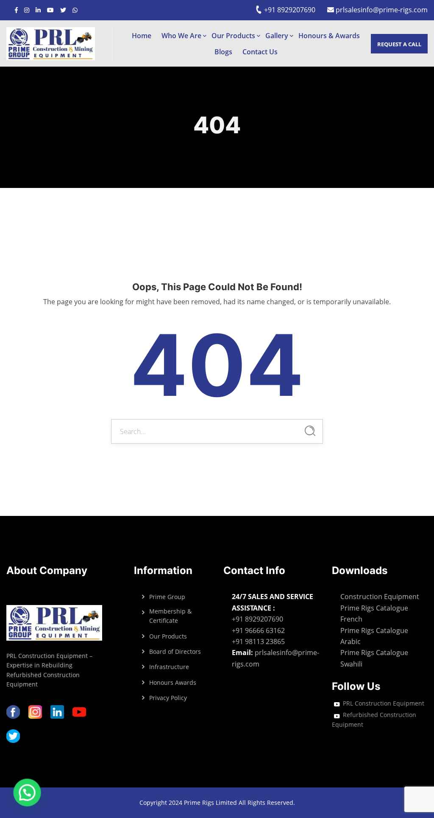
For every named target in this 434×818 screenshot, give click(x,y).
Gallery (276, 35)
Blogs (223, 51)
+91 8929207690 (288, 9)
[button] (24, 793)
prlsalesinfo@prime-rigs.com (381, 9)
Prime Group (167, 597)
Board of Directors (175, 651)
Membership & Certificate (170, 616)
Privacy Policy (168, 698)
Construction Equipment (379, 596)
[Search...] (310, 431)
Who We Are (181, 35)
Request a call (399, 44)
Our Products (233, 35)
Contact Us (260, 51)
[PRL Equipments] (59, 43)
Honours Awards (172, 682)
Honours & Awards (329, 35)
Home (141, 35)
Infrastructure (169, 667)
